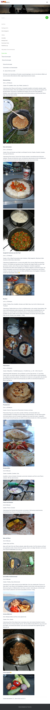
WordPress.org (5, 45)
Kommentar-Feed (5, 43)
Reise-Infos (4, 53)
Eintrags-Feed (4, 40)
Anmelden (4, 38)
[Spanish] (5, 1)
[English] (2, 1)
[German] (3, 1)
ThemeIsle (29, 706)
